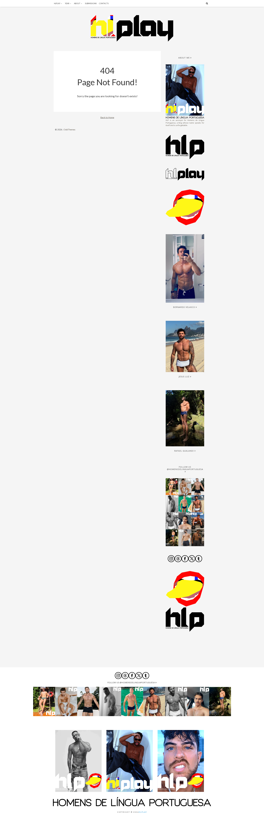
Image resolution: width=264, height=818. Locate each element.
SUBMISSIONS (91, 3)
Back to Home (107, 117)
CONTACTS (104, 3)
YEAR (67, 3)
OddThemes (69, 129)
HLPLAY (57, 3)
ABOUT (77, 3)
